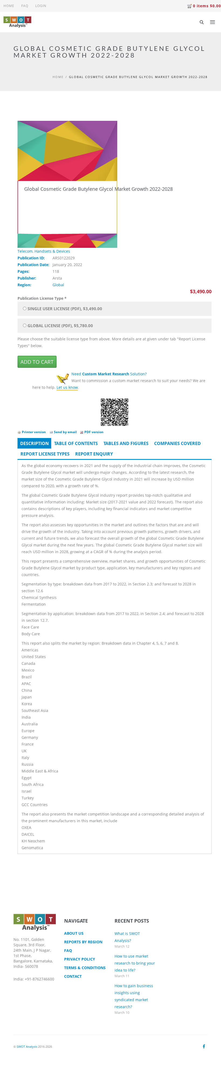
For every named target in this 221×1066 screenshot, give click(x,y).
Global (58, 284)
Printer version (34, 432)
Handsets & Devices (52, 251)
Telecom (25, 251)
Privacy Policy (79, 959)
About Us (74, 933)
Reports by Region (83, 941)
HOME (9, 5)
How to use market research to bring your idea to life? (135, 963)
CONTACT (73, 976)
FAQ (24, 5)
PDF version (93, 432)
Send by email (65, 432)
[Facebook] (204, 1046)
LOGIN (40, 5)
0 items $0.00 (207, 5)
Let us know (67, 387)
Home (58, 77)
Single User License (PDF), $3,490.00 (64, 308)
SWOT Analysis (27, 1046)
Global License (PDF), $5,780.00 (60, 325)
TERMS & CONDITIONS (85, 967)
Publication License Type (42, 298)
